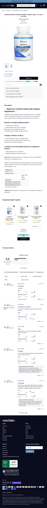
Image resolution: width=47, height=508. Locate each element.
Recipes (4, 430)
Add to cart (28, 78)
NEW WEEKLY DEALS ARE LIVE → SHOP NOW (22, 1)
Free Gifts (4, 440)
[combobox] (26, 5)
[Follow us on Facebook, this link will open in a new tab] (3, 482)
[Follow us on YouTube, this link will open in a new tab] (10, 482)
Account (4, 448)
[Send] (41, 85)
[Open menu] (3, 5)
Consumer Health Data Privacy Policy (10, 456)
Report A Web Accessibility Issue (11, 474)
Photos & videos (24, 279)
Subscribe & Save (29, 436)
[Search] (36, 5)
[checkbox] (25, 280)
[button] (41, 5)
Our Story (4, 426)
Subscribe (29, 451)
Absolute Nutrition (23, 19)
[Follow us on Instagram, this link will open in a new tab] (5, 482)
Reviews (4, 432)
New (27, 430)
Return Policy (5, 452)
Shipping (4, 446)
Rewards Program (30, 438)
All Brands (28, 426)
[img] (6, 66)
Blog (3, 428)
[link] (23, 23)
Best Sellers (28, 428)
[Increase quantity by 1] (16, 78)
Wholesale (4, 454)
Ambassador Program (7, 436)
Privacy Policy (4, 494)
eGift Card (4, 438)
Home (3, 10)
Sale (27, 434)
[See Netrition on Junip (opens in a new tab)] (26, 412)
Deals (27, 432)
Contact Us (4, 450)
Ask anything (24, 268)
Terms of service (11, 494)
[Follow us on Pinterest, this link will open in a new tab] (8, 482)
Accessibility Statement (19, 494)
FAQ (3, 434)
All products (8, 10)
